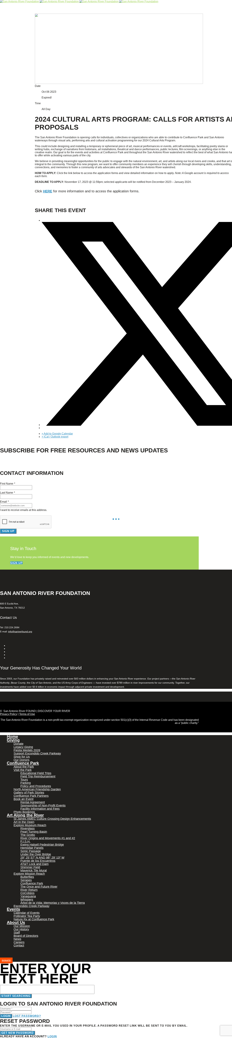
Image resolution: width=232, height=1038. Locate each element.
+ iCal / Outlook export (55, 436)
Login (6, 1016)
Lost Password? (27, 1016)
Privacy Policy (8, 714)
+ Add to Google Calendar (57, 433)
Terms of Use (27, 714)
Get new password (17, 1032)
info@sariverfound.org (20, 631)
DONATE (6, 960)
